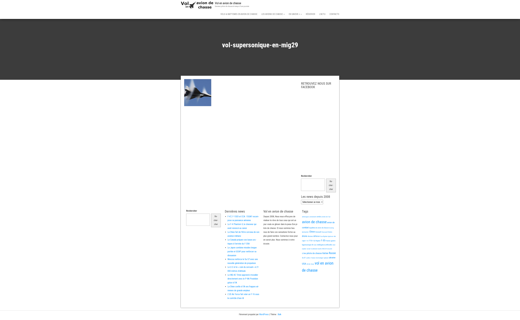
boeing (331, 228)
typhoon (326, 258)
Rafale (325, 253)
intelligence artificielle (324, 245)
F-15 (307, 241)
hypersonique (306, 245)
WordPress (264, 314)
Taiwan (313, 258)
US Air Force (310, 264)
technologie (319, 258)
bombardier (305, 232)
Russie (332, 253)
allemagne (305, 217)
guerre (333, 241)
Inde (315, 245)
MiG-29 (324, 249)
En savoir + (294, 14)
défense (316, 236)
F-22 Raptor (316, 241)
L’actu (322, 14)
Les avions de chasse (272, 14)
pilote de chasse (314, 253)
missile (329, 249)
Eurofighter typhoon (326, 236)
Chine (312, 231)
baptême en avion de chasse (319, 228)
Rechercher (306, 176)
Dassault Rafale (327, 232)
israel (309, 249)
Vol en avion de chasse (228, 3)
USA (304, 263)
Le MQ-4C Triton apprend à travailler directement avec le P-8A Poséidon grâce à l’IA (242, 279)
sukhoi (308, 258)
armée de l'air (326, 217)
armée (319, 217)
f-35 (323, 240)
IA (312, 245)
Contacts (334, 14)
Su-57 (304, 258)
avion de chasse (314, 222)
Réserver (310, 14)
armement (312, 217)
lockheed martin (316, 249)
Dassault (318, 232)
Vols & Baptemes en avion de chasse (238, 14)
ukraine (332, 257)
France (328, 241)
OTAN (304, 253)
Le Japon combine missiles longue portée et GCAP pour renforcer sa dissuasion (242, 251)
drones (310, 236)
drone (304, 236)
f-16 (310, 241)
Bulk (279, 314)
